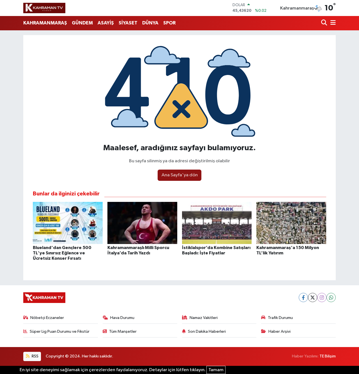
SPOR (169, 22)
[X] (312, 297)
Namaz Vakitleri (204, 318)
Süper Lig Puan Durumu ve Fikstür (59, 331)
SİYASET (128, 22)
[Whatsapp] (331, 297)
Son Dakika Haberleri (207, 331)
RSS (34, 356)
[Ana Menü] (332, 23)
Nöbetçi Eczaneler (47, 318)
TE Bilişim (327, 356)
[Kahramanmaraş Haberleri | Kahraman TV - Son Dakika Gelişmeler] (44, 8)
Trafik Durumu (280, 318)
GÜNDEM (82, 22)
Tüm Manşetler (123, 331)
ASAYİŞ (106, 22)
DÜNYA (150, 22)
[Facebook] (303, 297)
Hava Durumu (122, 318)
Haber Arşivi (279, 331)
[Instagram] (321, 297)
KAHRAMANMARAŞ (45, 22)
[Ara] (324, 23)
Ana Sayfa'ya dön (180, 175)
